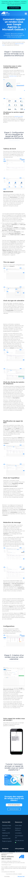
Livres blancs (18, 833)
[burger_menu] (26, 13)
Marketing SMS (6, 833)
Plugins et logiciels (6, 841)
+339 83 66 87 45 (20, 852)
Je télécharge (14, 8)
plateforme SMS (19, 116)
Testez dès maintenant (14, 804)
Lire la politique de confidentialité (8, 871)
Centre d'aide (18, 825)
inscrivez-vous (12, 76)
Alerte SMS (5, 835)
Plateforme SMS (6, 838)
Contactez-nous (14, 809)
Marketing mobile (6, 825)
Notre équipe (5, 852)
